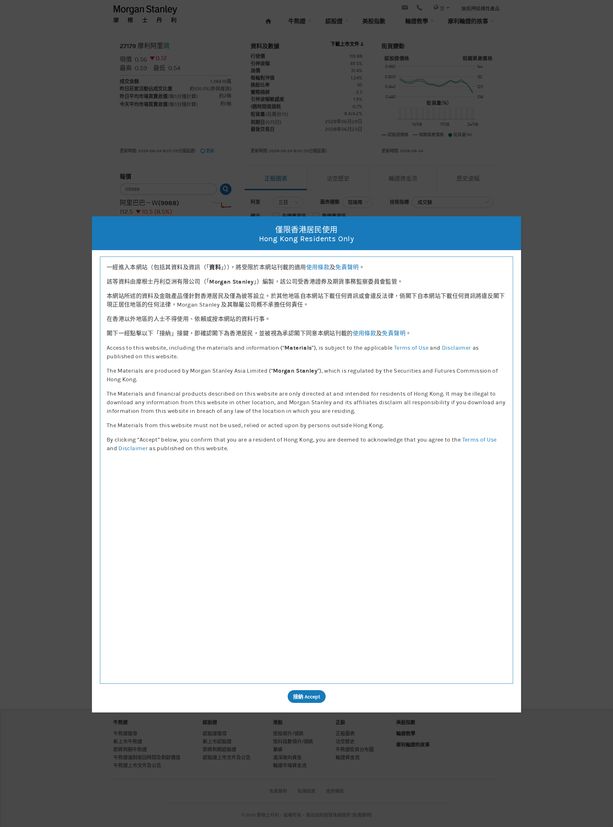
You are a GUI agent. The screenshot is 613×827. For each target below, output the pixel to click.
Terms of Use (411, 348)
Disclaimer (456, 348)
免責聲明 (347, 267)
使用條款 (317, 267)
